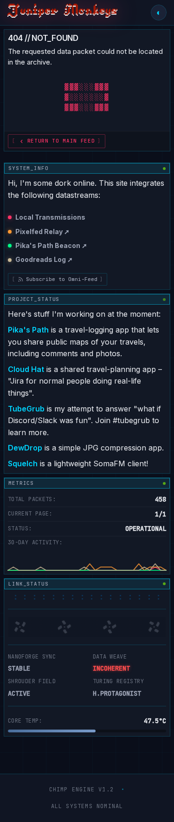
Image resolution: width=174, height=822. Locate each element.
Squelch (23, 463)
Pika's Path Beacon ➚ (51, 245)
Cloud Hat (26, 369)
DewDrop (25, 447)
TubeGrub (26, 408)
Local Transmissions (50, 217)
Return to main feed (61, 140)
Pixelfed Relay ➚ (42, 231)
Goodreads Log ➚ (44, 259)
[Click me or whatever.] (62, 12)
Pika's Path (28, 329)
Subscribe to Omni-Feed (61, 279)
